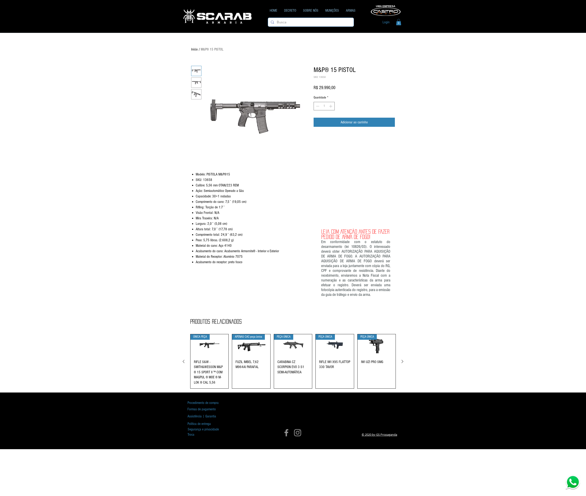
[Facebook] (286, 433)
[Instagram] (297, 433)
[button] (398, 22)
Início (194, 49)
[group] (293, 361)
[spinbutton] (324, 106)
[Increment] (331, 106)
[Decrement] (317, 106)
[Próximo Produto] (402, 361)
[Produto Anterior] (183, 361)
